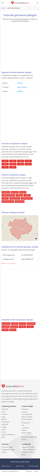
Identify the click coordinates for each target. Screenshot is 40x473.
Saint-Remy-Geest (27, 198)
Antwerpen (5, 409)
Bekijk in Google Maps (9, 263)
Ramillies (14, 323)
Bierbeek (12, 330)
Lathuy (19, 195)
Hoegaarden (6, 323)
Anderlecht (5, 424)
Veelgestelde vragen (8, 450)
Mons (3, 437)
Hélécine (5, 330)
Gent (3, 412)
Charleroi (4, 414)
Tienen (22, 327)
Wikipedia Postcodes (28, 447)
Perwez (30, 327)
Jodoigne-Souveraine (8, 195)
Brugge (4, 427)
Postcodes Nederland (28, 450)
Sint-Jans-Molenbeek (8, 434)
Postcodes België (7, 447)
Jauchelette (14, 192)
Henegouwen (26, 423)
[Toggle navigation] (2, 3)
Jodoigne (22, 192)
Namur (4, 429)
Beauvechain (31, 323)
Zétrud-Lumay (19, 201)
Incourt (22, 323)
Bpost (23, 455)
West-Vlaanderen (27, 419)
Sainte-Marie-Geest (7, 201)
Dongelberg (5, 192)
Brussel (4, 419)
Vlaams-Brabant (27, 417)
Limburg (24, 412)
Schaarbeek (5, 422)
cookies (36, 471)
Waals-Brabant (22, 87)
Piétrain (5, 198)
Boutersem (5, 327)
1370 (5, 161)
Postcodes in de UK (28, 452)
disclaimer (29, 471)
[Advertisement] (20, 47)
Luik (23, 425)
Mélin (27, 195)
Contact (4, 452)
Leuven (4, 432)
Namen (24, 430)
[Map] (20, 228)
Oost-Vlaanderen (27, 414)
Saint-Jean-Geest (14, 198)
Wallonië (20, 83)
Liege (3, 417)
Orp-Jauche (14, 327)
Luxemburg (25, 428)
